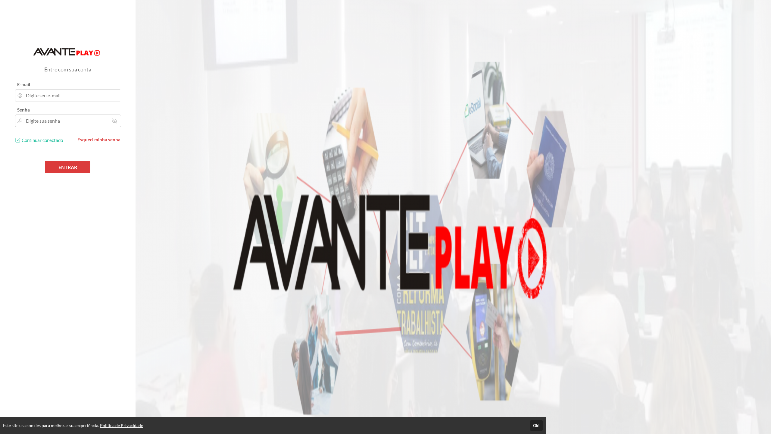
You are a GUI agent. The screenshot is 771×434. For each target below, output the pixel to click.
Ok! (536, 425)
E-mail (23, 84)
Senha (23, 109)
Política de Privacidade (121, 425)
